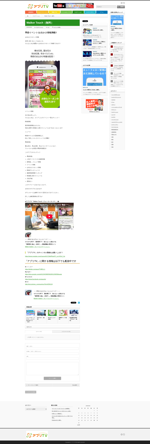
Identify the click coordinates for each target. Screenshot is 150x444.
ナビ (48, 27)
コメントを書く (57, 27)
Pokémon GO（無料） (98, 30)
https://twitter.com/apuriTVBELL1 (35, 269)
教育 (112, 139)
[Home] (27, 16)
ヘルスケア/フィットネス (116, 122)
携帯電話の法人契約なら (94, 111)
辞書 (112, 144)
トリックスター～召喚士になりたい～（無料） (99, 42)
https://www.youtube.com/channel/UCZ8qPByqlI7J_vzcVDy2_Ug (45, 256)
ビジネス (113, 117)
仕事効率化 (30, 12)
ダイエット (113, 109)
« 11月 (78, 424)
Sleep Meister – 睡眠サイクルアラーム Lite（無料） (99, 54)
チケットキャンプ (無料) (33, 385)
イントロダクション (115, 94)
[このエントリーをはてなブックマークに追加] (79, 303)
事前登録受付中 (114, 129)
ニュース (113, 114)
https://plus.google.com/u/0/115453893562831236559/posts (43, 274)
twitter (124, 3)
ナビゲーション (78, 12)
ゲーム (101, 12)
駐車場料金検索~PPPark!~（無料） (73, 319)
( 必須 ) (29, 346)
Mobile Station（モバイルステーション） (46, 298)
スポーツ (113, 104)
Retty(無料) (74, 385)
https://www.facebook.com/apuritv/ (35, 279)
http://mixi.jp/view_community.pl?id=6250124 (39, 284)
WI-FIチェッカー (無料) (52, 318)
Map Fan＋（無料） (40, 318)
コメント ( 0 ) (39, 331)
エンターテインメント (42, 12)
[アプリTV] (38, 9)
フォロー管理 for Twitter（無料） (91, 89)
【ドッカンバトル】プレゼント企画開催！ (61, 408)
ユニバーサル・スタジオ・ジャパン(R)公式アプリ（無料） (30, 320)
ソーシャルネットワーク (66, 12)
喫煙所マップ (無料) (63, 318)
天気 (112, 137)
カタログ (113, 99)
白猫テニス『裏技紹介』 (57, 413)
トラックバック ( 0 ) (66, 331)
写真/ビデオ (54, 12)
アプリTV (73, 442)
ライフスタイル (114, 127)
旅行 (112, 142)
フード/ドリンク (114, 119)
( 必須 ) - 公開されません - (34, 351)
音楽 (112, 146)
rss (122, 3)
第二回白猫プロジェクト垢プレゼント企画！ (61, 411)
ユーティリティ (90, 12)
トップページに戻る (30, 392)
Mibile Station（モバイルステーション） (37, 246)
